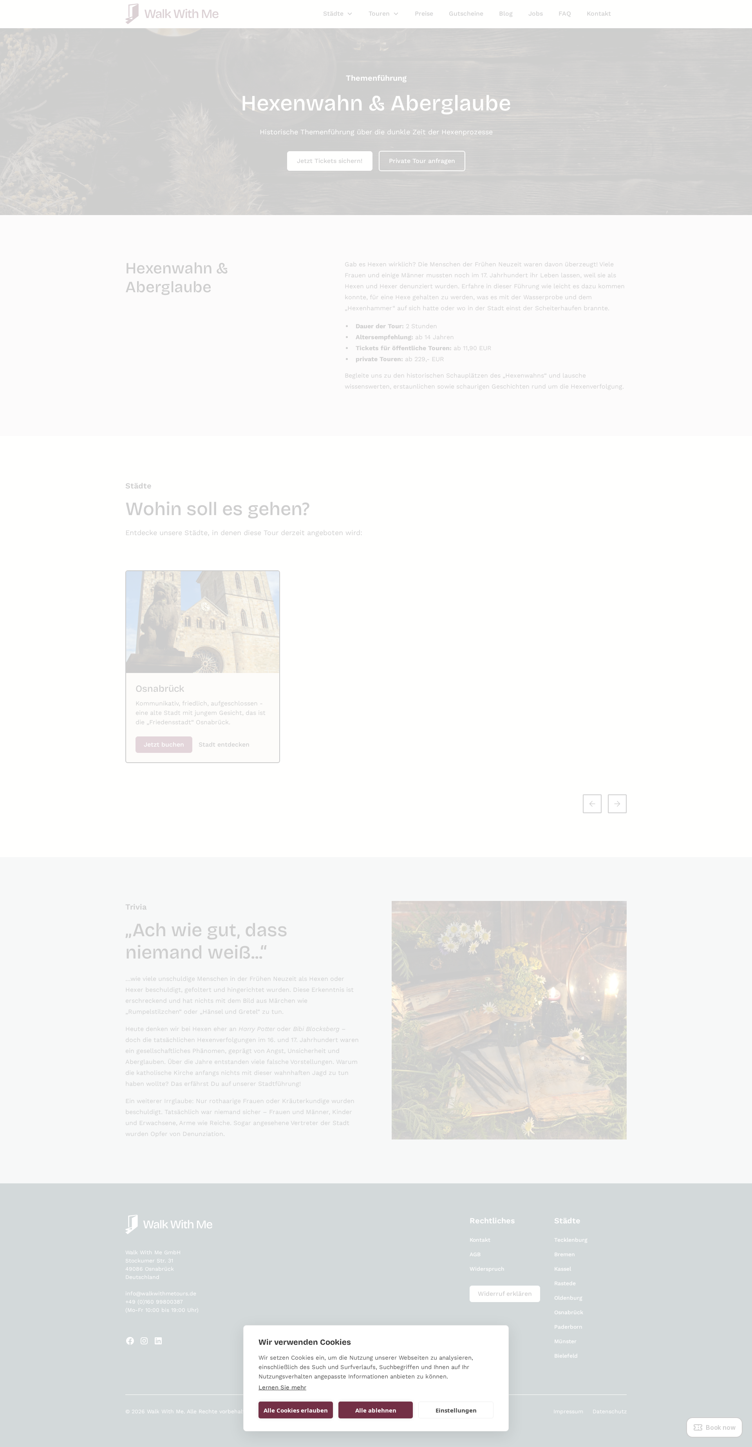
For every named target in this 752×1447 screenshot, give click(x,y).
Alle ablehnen (375, 1410)
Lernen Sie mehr (282, 1387)
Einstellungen (456, 1410)
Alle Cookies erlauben (296, 1410)
